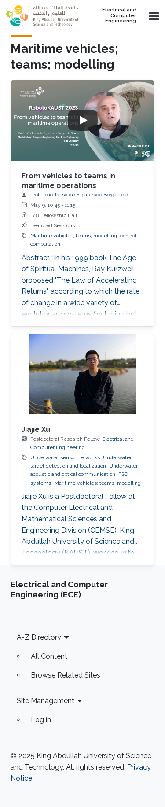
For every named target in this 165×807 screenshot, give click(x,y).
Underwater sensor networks (65, 457)
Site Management (45, 700)
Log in (41, 719)
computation (45, 244)
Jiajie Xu (36, 429)
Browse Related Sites (65, 675)
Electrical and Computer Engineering (119, 15)
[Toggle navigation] (153, 16)
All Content (49, 656)
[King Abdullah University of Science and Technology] (42, 15)
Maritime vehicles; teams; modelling (73, 235)
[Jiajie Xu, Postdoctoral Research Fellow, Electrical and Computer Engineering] (82, 374)
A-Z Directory (39, 637)
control (128, 235)
